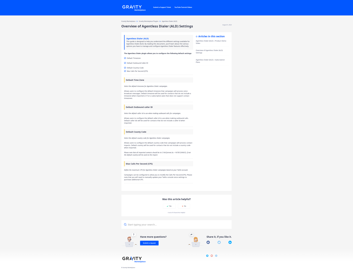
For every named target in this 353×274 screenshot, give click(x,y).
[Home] (134, 8)
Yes (170, 206)
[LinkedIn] (230, 242)
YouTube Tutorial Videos (183, 7)
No (185, 206)
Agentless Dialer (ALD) (169, 21)
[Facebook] (208, 242)
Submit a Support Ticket (162, 7)
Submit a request (149, 243)
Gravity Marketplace (128, 21)
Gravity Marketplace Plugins (148, 21)
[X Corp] (219, 242)
